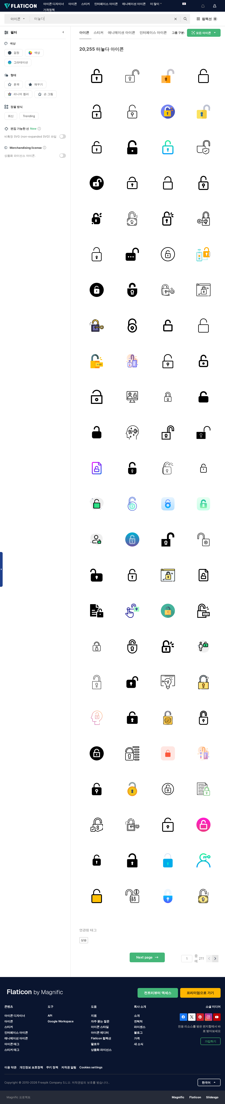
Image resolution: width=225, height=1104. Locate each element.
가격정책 (49, 9)
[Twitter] (192, 1017)
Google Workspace (61, 1021)
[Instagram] (208, 1017)
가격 (137, 1038)
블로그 (138, 1032)
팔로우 (95, 1044)
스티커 (85, 4)
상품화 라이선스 (101, 1049)
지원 (94, 1015)
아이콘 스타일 (100, 1027)
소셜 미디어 (213, 1006)
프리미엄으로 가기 (200, 993)
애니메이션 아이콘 (134, 4)
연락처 (138, 1021)
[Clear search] (175, 19)
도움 (94, 1006)
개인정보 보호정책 (31, 1067)
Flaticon (195, 1097)
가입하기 (210, 1041)
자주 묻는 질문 (100, 1021)
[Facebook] (183, 1017)
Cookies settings (90, 1067)
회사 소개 (140, 1006)
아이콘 (72, 4)
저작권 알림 (68, 1067)
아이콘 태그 (11, 1044)
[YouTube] (217, 1017)
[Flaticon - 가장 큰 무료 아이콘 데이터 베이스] (20, 6)
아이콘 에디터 (100, 1032)
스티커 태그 (11, 1049)
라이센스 (139, 1027)
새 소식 (138, 1044)
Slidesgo (212, 1097)
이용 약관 (10, 1067)
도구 (50, 1006)
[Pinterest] (200, 1017)
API (50, 1015)
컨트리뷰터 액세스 (157, 993)
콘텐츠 (8, 1006)
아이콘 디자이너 (53, 4)
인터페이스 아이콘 (106, 4)
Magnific (178, 1097)
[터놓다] (97, 76)
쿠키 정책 (52, 1067)
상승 (84, 940)
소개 (137, 1015)
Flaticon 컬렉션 (101, 1038)
